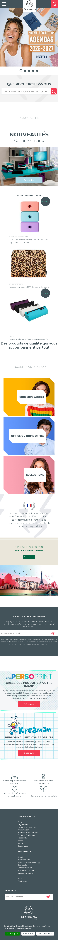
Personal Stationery (26, 835)
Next (52, 37)
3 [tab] (29, 70)
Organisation (23, 824)
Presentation (23, 830)
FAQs (20, 878)
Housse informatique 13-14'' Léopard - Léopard (29, 287)
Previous (5, 37)
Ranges (21, 843)
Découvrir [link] (29, 704)
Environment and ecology (29, 862)
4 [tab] (33, 70)
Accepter (13, 933)
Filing (20, 822)
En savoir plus (29, 557)
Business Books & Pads (28, 832)
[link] (4, 4)
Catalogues (23, 846)
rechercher (54, 93)
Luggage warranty (26, 873)
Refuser (29, 933)
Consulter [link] (29, 180)
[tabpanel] (29, 37)
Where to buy (24, 860)
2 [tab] (25, 70)
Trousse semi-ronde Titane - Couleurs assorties (28, 339)
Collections (35, 474)
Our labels (22, 865)
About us (21, 857)
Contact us (22, 881)
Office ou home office (27, 436)
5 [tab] (37, 70)
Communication (25, 868)
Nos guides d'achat (26, 870)
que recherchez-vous (29, 84)
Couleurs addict (31, 397)
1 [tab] (21, 70)
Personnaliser (45, 933)
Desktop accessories (27, 827)
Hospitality (22, 838)
